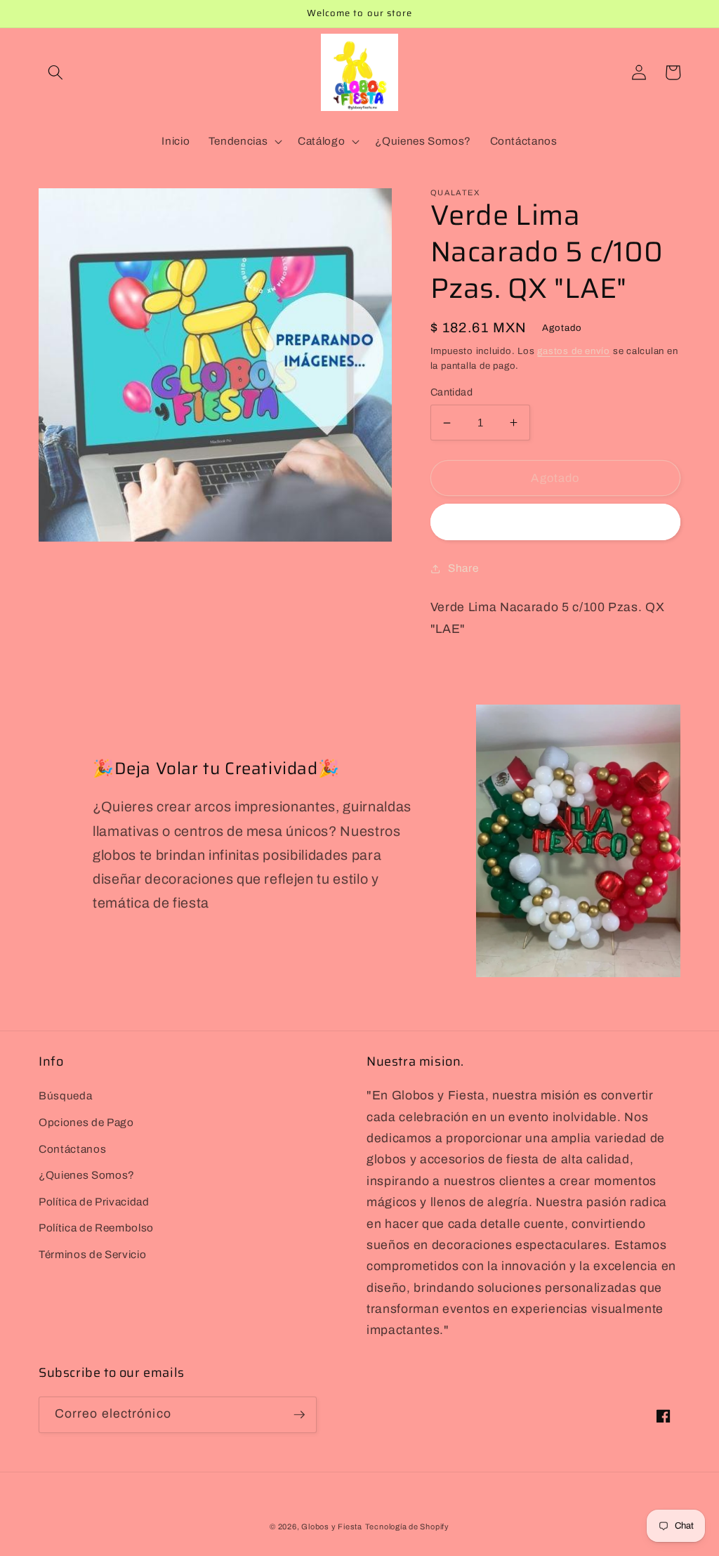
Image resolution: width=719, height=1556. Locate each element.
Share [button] (463, 568)
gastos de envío (573, 351)
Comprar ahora (555, 522)
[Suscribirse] (299, 1415)
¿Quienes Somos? (87, 1175)
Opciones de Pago (86, 1122)
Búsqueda (65, 1095)
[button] (55, 72)
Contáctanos (72, 1149)
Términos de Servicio (92, 1254)
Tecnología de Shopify (407, 1526)
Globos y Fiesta (331, 1526)
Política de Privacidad (94, 1202)
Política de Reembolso (96, 1228)
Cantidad (451, 392)
